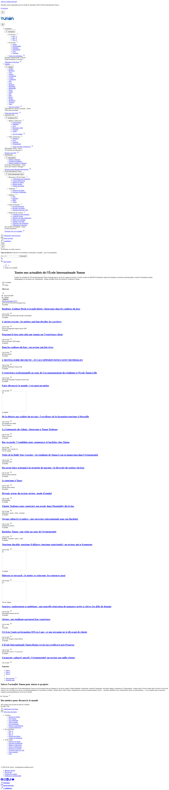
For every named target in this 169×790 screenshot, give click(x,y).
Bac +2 (15, 36)
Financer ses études (18, 190)
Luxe (14, 51)
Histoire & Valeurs (18, 182)
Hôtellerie (16, 48)
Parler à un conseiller (19, 220)
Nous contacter (13, 752)
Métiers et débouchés (15, 745)
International (16, 49)
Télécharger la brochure (20, 225)
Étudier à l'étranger (14, 159)
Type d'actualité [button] (8, 295)
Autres (15, 202)
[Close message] (3, 12)
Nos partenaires (13, 720)
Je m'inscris (4, 8)
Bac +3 (15, 38)
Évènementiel (17, 46)
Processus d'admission (19, 192)
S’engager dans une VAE (16, 750)
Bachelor (15, 198)
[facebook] (2, 780)
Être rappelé (7, 262)
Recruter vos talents (19, 208)
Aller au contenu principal (9, 1)
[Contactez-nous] (2, 259)
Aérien (15, 44)
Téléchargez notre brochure (12, 235)
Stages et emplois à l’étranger (18, 163)
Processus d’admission (15, 743)
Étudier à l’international (16, 726)
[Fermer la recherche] (3, 246)
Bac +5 (15, 40)
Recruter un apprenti (15, 748)
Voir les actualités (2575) (9, 301)
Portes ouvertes (8, 238)
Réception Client (18, 128)
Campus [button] (6, 297)
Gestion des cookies (11, 774)
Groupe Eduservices (19, 180)
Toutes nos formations (15, 738)
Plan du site (8, 772)
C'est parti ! (23, 256)
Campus (7, 64)
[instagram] (5, 780)
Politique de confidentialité (13, 776)
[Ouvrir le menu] (3, 24)
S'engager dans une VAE (20, 210)
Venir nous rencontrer (10, 712)
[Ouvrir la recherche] (3, 243)
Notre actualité (13, 722)
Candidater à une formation (21, 214)
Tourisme (15, 53)
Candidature (7, 241)
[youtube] (13, 780)
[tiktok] (10, 780)
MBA (14, 200)
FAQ (10, 754)
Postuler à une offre (19, 221)
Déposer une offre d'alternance (22, 218)
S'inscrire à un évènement (20, 223)
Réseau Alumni (17, 184)
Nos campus (12, 718)
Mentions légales (10, 770)
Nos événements (14, 724)
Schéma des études (18, 186)
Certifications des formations (21, 179)
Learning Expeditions (15, 161)
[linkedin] (7, 780)
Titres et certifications (15, 747)
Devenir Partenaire (18, 206)
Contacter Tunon (18, 216)
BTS (14, 197)
